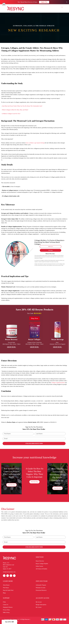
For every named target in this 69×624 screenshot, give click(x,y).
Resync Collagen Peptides (42, 563)
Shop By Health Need (8, 590)
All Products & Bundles (41, 568)
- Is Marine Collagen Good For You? (10, 113)
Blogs (4, 593)
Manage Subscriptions (41, 604)
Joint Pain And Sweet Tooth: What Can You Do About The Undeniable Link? (22, 106)
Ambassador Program (41, 585)
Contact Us (5, 604)
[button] (9, 622)
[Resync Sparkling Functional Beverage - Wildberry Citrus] (57, 329)
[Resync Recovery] (11, 329)
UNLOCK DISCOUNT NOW (34, 443)
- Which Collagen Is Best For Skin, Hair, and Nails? (14, 109)
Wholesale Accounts (40, 587)
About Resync (6, 585)
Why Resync (6, 587)
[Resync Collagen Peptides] (34, 329)
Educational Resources (41, 590)
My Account (39, 602)
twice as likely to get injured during (35, 142)
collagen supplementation (58, 382)
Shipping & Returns (7, 607)
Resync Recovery (40, 561)
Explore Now (44, 2)
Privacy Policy (6, 609)
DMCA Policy (6, 612)
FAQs (4, 602)
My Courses (38, 607)
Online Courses (39, 566)
